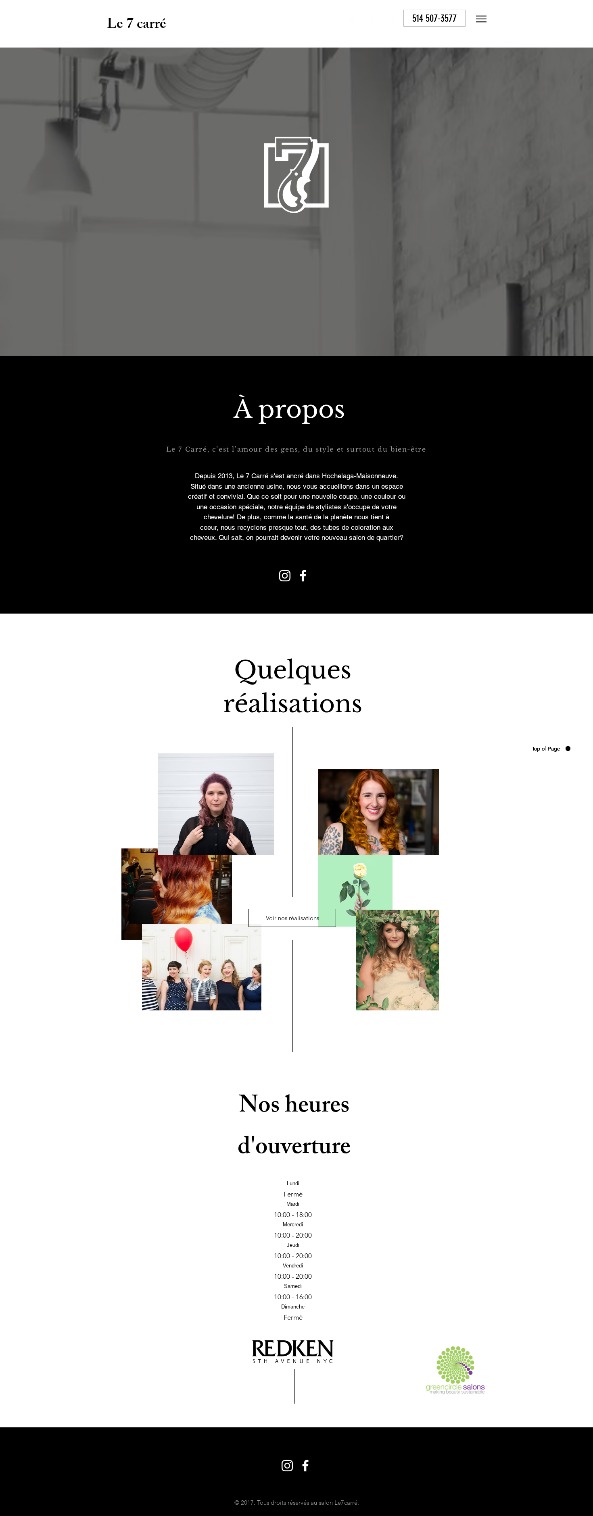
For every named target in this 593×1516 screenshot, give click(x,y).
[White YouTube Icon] (387, 19)
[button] (481, 19)
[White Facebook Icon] (368, 19)
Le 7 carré (136, 25)
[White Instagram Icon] (350, 19)
